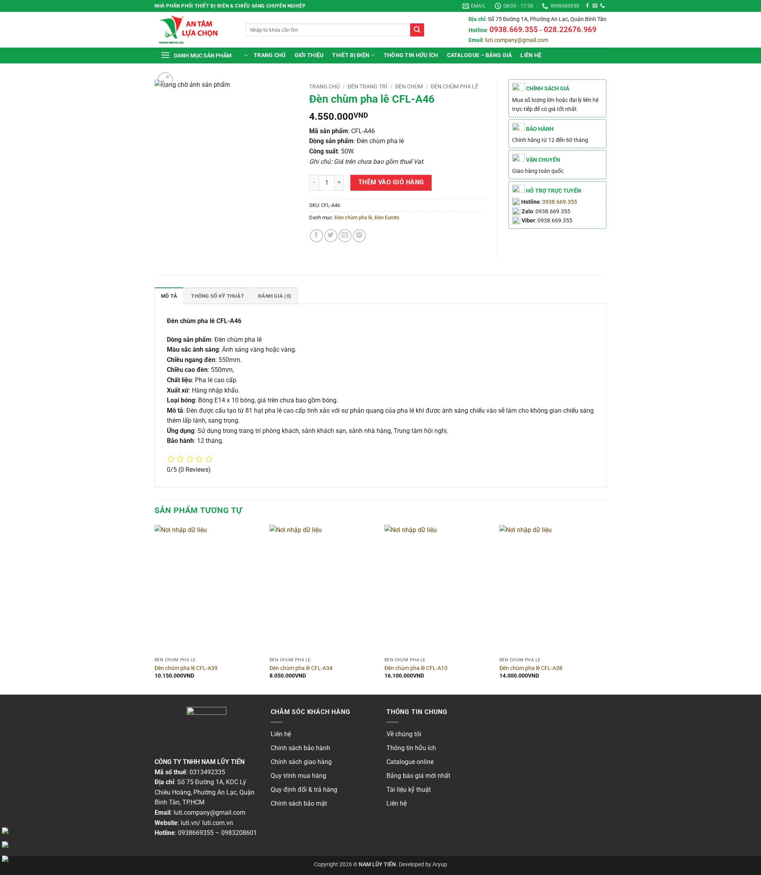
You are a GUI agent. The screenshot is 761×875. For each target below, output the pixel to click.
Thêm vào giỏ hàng (391, 182)
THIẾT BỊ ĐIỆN (350, 55)
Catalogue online (410, 762)
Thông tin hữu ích (411, 748)
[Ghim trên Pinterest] (359, 235)
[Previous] (155, 609)
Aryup (439, 864)
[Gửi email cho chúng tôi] (595, 6)
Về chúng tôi (403, 734)
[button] (204, 55)
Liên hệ (530, 55)
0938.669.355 (559, 202)
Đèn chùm (409, 86)
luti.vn (189, 823)
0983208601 (239, 833)
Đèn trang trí (367, 86)
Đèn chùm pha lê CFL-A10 (415, 668)
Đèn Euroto (387, 217)
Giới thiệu (309, 55)
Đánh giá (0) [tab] (274, 296)
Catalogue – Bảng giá (479, 55)
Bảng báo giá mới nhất (418, 775)
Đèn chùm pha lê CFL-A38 (530, 668)
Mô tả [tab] (169, 296)
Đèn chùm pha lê (454, 86)
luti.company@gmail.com (516, 40)
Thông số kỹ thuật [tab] (217, 296)
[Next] (606, 609)
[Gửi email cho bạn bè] (345, 235)
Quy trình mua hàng (298, 775)
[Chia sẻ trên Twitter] (330, 235)
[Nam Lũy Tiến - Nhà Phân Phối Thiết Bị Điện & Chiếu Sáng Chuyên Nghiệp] (194, 30)
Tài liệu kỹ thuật (408, 789)
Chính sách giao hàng (301, 762)
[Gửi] (417, 30)
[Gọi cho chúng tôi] (602, 6)
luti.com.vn (217, 823)
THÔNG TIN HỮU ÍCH (411, 55)
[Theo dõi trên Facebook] (587, 6)
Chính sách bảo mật (299, 803)
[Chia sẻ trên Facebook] (316, 235)
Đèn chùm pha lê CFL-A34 (301, 668)
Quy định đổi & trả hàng (304, 789)
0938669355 (196, 833)
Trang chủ (270, 55)
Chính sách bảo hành (300, 748)
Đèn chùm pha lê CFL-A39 (186, 668)
